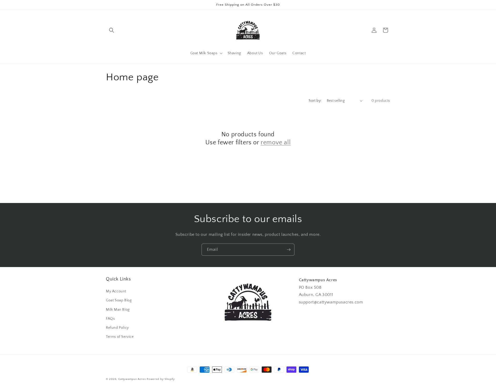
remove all (276, 142)
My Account (116, 291)
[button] (111, 30)
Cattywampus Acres (132, 379)
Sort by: (315, 101)
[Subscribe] (288, 250)
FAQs (110, 319)
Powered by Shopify (161, 379)
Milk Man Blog (118, 310)
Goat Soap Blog (118, 301)
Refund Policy (117, 328)
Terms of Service (120, 337)
